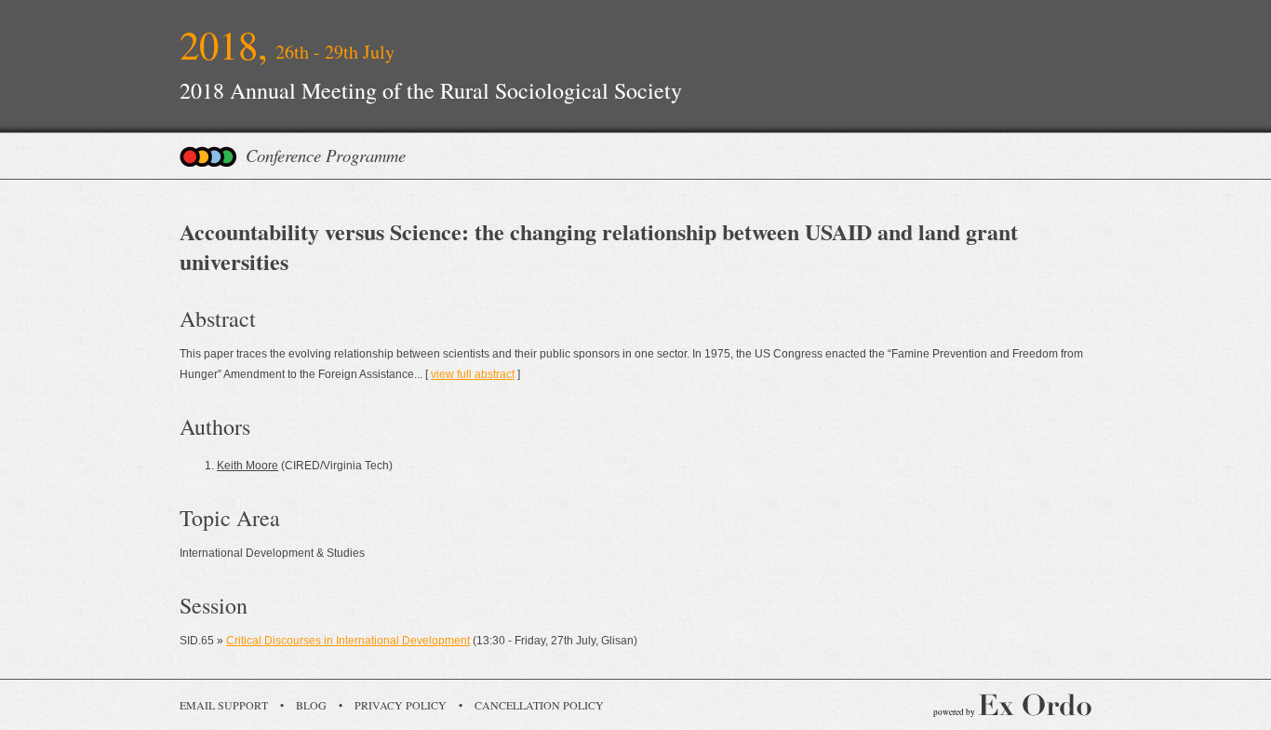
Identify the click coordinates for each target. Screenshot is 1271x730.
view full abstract (473, 374)
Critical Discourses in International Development (348, 640)
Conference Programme (326, 155)
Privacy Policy (401, 704)
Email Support (224, 704)
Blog (311, 704)
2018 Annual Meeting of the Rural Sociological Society (431, 90)
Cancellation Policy (539, 704)
